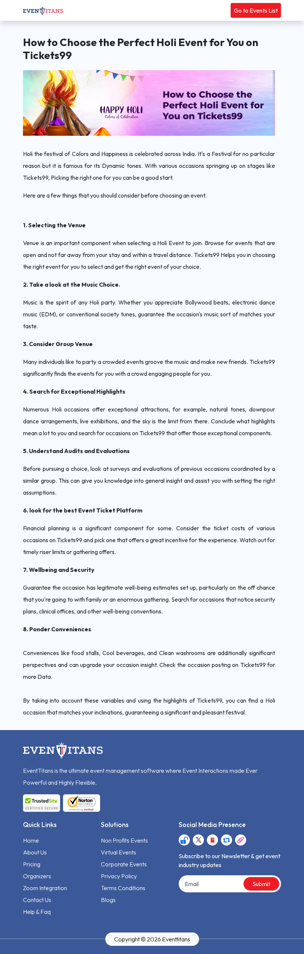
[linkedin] (240, 840)
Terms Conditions (123, 888)
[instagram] (184, 840)
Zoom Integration (45, 888)
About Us (35, 852)
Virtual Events (118, 852)
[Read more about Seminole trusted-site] (61, 803)
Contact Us (37, 899)
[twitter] (226, 840)
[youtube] (212, 840)
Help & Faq (37, 911)
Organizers (37, 876)
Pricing (31, 864)
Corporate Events (124, 864)
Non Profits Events (124, 840)
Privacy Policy (119, 876)
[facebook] (198, 840)
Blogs (108, 899)
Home (31, 840)
